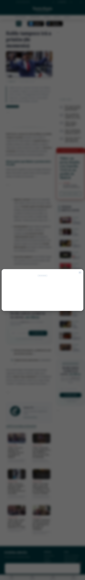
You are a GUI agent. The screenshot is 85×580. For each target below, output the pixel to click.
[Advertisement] (42, 293)
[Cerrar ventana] (80, 272)
